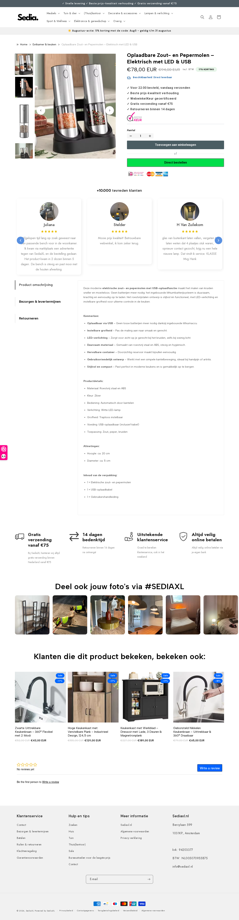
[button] (52, 13)
